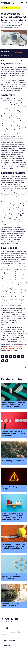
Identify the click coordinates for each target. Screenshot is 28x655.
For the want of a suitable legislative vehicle (11, 604)
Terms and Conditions (11, 643)
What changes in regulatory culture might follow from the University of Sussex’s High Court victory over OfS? (13, 516)
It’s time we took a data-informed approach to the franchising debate (12, 577)
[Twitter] (22, 2)
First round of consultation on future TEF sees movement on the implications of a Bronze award (13, 547)
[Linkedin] (6, 628)
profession (18, 52)
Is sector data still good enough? (11, 488)
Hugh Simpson (5, 51)
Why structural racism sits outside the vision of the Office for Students (13, 433)
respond (17, 349)
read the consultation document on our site (11, 347)
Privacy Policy (8, 645)
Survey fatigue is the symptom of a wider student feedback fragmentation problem (13, 404)
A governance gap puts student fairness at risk (13, 461)
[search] (24, 2)
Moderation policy (10, 640)
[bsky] (3, 628)
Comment (3, 10)
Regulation (18, 54)
